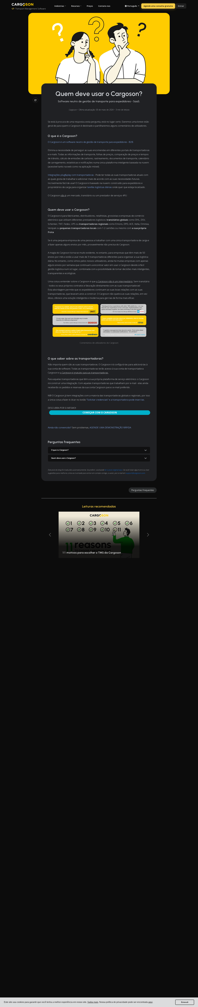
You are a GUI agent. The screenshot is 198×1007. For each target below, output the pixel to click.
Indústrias (59, 6)
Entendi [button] (184, 1002)
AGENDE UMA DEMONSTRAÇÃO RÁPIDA (110, 427)
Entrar (181, 6)
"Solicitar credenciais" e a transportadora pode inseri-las (115, 399)
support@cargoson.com (135, 473)
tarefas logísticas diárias (99, 187)
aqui (150, 1002)
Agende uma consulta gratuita (158, 6)
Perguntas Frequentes (142, 490)
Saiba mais (92, 1002)
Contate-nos (104, 6)
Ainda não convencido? (59, 427)
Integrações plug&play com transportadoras (71, 174)
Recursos (75, 6)
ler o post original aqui (113, 470)
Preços (90, 6)
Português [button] (132, 6)
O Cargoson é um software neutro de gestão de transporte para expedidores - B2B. (90, 141)
